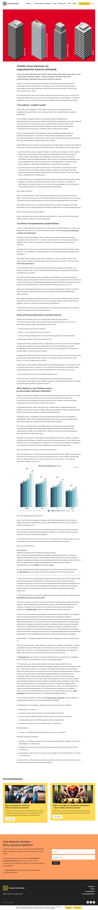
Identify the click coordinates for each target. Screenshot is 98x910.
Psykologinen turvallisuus (43, 3)
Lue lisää (10, 819)
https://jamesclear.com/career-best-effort (31, 597)
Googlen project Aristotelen (55, 698)
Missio (74, 3)
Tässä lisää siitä (23, 657)
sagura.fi (11, 902)
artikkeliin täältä (31, 609)
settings (52, 908)
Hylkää (69, 907)
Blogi (55, 3)
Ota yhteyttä (84, 3)
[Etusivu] (11, 3)
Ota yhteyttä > (90, 891)
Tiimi (69, 3)
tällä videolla (24, 572)
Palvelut (28, 3)
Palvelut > (91, 886)
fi (92, 3)
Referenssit (62, 3)
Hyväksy (77, 907)
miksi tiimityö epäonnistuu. (26, 263)
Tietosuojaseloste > (88, 894)
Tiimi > (92, 889)
